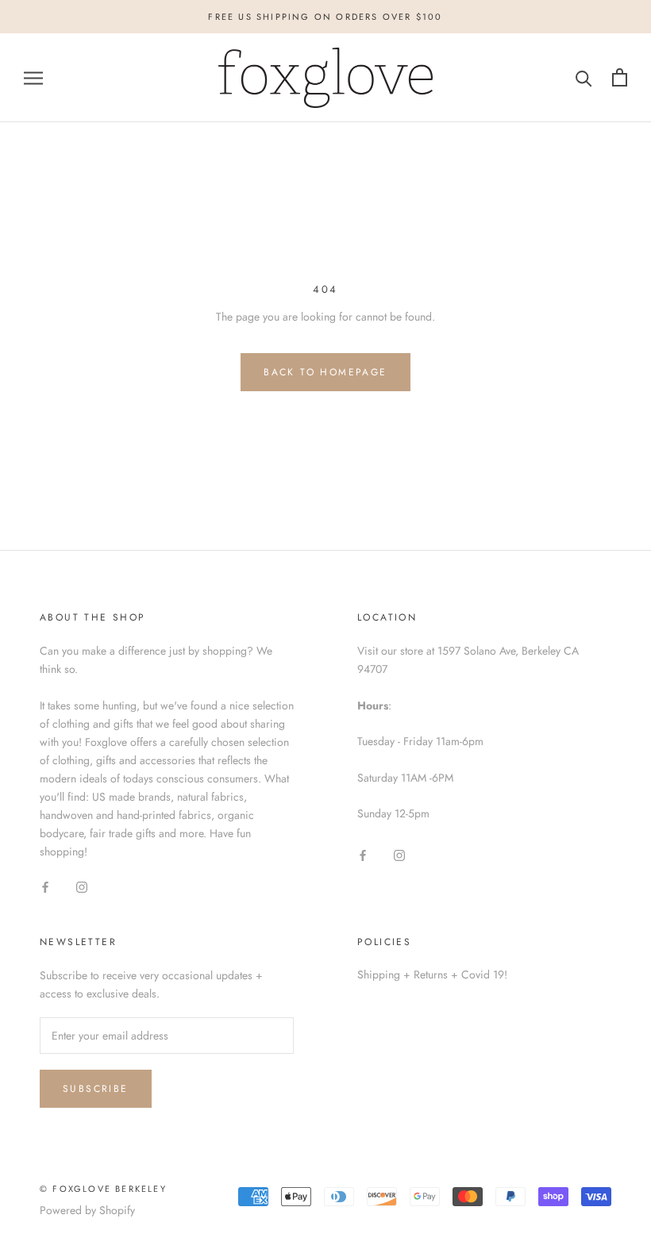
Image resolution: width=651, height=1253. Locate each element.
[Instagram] (81, 886)
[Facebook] (45, 886)
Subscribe (96, 1089)
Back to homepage (325, 372)
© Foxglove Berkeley (103, 1188)
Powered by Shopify (87, 1210)
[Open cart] (619, 77)
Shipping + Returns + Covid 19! (432, 974)
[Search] (584, 77)
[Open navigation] (33, 77)
